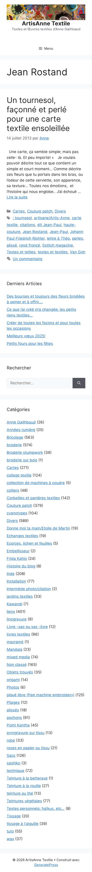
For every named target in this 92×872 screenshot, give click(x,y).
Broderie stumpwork (25, 452)
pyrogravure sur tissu (25, 733)
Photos (13, 687)
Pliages (13, 702)
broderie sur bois (22, 460)
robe (11, 740)
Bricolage (15, 437)
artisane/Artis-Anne (52, 218)
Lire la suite (17, 197)
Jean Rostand (35, 231)
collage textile (19, 475)
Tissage (14, 816)
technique (15, 770)
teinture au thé (20, 793)
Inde (11, 573)
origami (13, 680)
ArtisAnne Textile (46, 23)
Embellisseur (18, 551)
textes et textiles (53, 252)
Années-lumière (21, 430)
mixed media (18, 657)
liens (11, 611)
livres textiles (18, 634)
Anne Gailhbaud (21, 422)
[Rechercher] (79, 383)
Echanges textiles (22, 536)
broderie (14, 445)
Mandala (14, 649)
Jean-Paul (59, 231)
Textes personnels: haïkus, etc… (36, 808)
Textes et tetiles (21, 252)
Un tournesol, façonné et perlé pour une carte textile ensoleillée (38, 114)
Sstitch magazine (57, 245)
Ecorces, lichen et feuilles (29, 543)
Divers (60, 211)
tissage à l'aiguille (22, 823)
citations (27, 225)
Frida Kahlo (17, 558)
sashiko (13, 763)
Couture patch (39, 211)
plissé (12, 245)
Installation (16, 581)
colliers (13, 490)
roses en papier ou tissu (28, 748)
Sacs (11, 755)
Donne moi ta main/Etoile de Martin (38, 528)
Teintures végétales (24, 801)
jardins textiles (20, 596)
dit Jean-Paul (49, 225)
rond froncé (29, 245)
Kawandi (14, 604)
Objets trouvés (20, 672)
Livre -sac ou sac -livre (27, 626)
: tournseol (22, 218)
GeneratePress (46, 865)
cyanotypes (17, 513)
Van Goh (77, 252)
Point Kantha (18, 725)
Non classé (17, 664)
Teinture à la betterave (27, 778)
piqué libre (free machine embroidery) (40, 695)
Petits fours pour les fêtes (30, 343)
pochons (14, 717)
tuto (10, 831)
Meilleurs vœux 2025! (26, 336)
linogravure (17, 619)
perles (77, 238)
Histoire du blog (21, 566)
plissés (13, 710)
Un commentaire (27, 259)
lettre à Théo (58, 238)
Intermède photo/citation (29, 589)
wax (10, 839)
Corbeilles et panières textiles (33, 498)
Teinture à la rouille (24, 786)
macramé (15, 642)
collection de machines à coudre (36, 483)
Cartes (19, 211)
